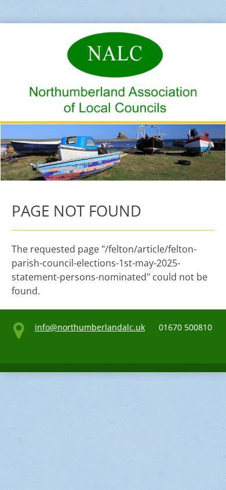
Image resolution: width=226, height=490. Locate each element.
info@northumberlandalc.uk (90, 327)
